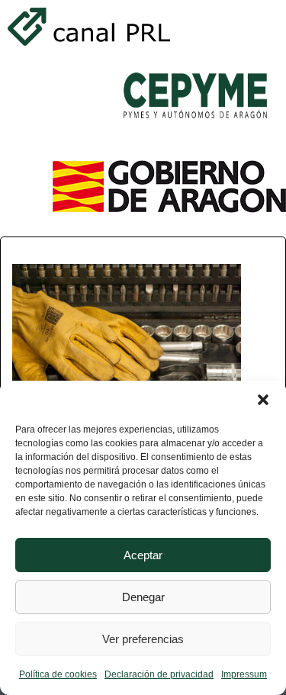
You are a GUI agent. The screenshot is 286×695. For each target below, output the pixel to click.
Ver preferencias (143, 638)
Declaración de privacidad (159, 674)
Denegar (143, 596)
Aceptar (143, 555)
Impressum (244, 674)
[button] (263, 399)
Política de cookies (58, 674)
